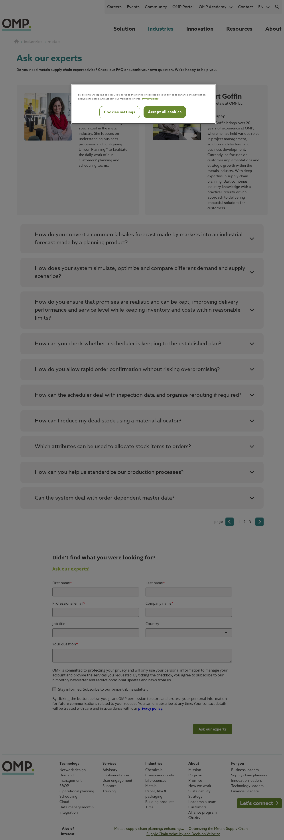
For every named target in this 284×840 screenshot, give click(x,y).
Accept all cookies (164, 112)
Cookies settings (119, 112)
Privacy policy (150, 98)
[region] (143, 104)
